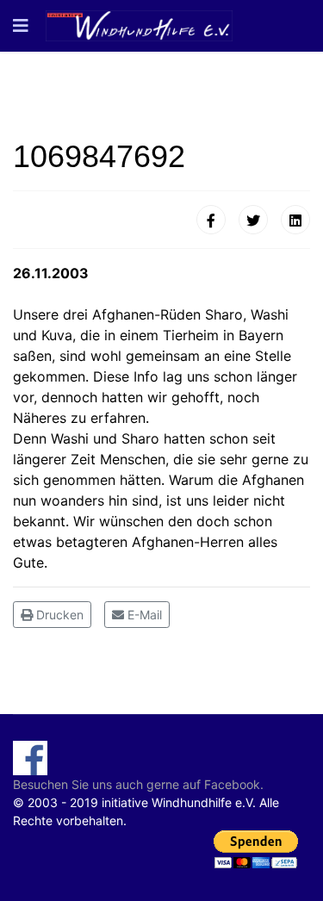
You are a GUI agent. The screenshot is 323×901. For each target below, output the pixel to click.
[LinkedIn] (295, 219)
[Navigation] (20, 26)
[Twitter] (253, 219)
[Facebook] (211, 219)
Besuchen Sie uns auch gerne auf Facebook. (138, 784)
